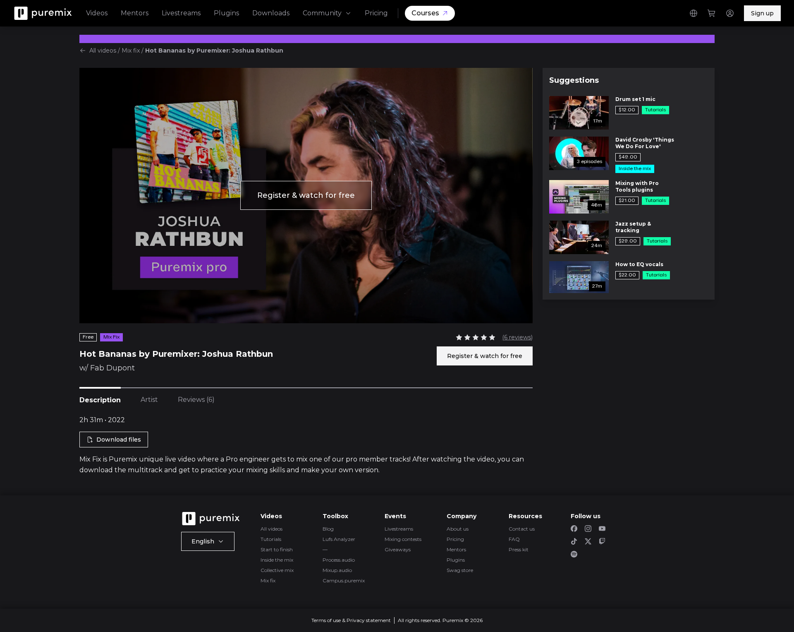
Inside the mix (277, 560)
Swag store (460, 570)
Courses (425, 13)
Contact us (522, 529)
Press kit (519, 549)
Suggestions (574, 80)
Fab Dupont (112, 367)
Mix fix (131, 50)
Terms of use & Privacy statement (351, 620)
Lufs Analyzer (339, 539)
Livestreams (181, 13)
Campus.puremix (344, 580)
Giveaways (398, 549)
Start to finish (277, 549)
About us (458, 529)
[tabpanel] (306, 445)
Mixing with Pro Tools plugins (637, 186)
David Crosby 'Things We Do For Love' (644, 143)
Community (322, 13)
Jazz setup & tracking (633, 227)
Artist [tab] (149, 400)
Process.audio (339, 560)
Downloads (270, 13)
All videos (102, 50)
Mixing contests (403, 539)
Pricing (376, 13)
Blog (328, 529)
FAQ (514, 539)
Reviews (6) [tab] (196, 400)
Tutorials (271, 539)
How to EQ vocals (639, 264)
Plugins (226, 13)
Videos (97, 13)
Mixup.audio (337, 570)
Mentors (134, 13)
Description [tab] (100, 400)
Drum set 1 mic (635, 99)
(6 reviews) (517, 337)
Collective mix (277, 570)
